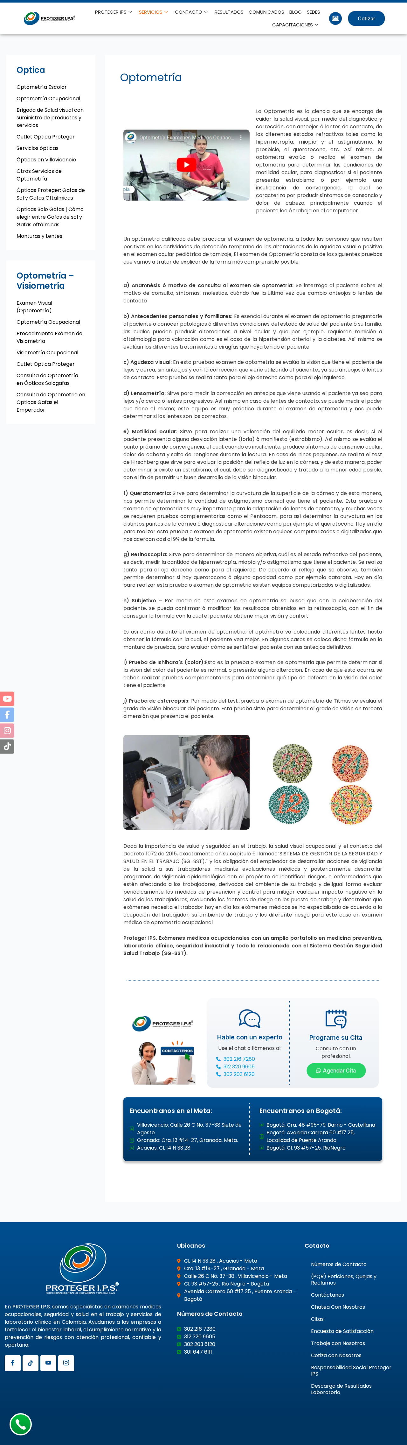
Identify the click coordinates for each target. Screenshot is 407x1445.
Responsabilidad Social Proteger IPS (351, 1371)
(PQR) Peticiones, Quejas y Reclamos (343, 1279)
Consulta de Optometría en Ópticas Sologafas (47, 379)
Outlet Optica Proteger (46, 136)
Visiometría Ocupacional (47, 352)
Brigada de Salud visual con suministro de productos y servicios (50, 117)
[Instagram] (66, 1363)
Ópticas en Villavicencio (46, 159)
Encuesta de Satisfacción (342, 1331)
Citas (317, 1319)
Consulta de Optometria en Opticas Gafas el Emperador (51, 402)
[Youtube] (48, 1363)
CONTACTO (188, 12)
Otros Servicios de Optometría (39, 174)
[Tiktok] (30, 1363)
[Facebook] (13, 1363)
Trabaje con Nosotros (338, 1343)
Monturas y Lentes (39, 236)
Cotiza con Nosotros (336, 1355)
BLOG (295, 12)
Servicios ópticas (38, 148)
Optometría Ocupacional (48, 98)
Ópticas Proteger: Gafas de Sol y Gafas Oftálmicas (51, 194)
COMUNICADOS (266, 12)
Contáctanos (327, 1295)
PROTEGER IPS (111, 12)
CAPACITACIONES (292, 24)
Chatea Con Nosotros (338, 1307)
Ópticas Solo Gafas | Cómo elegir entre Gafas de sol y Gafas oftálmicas (50, 217)
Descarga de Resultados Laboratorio (341, 1389)
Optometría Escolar (42, 87)
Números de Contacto (339, 1264)
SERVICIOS (150, 12)
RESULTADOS (229, 12)
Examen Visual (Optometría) (34, 306)
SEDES (313, 12)
